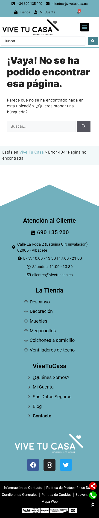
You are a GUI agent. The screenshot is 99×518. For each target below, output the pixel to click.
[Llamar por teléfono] (93, 495)
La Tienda (49, 290)
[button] (84, 27)
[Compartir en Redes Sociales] (93, 486)
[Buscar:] (42, 126)
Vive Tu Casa (31, 152)
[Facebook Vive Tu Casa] (33, 465)
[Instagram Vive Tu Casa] (49, 465)
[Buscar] (83, 126)
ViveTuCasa (50, 366)
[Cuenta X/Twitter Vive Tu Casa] (66, 465)
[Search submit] (93, 41)
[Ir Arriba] (93, 504)
